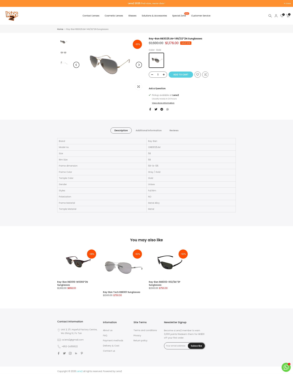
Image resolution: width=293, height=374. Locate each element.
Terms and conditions (145, 330)
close (6, 3)
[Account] (276, 16)
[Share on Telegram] (161, 109)
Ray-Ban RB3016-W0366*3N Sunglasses (72, 283)
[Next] (139, 65)
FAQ (105, 335)
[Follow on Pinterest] (81, 353)
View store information (163, 103)
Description (121, 130)
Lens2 (119, 371)
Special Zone (180, 15)
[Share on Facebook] (150, 109)
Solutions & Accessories (154, 15)
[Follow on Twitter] (64, 353)
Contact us (109, 350)
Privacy (137, 335)
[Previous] (76, 65)
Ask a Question (157, 88)
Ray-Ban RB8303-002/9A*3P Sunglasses (164, 283)
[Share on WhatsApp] (167, 109)
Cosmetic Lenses (114, 15)
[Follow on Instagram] (70, 353)
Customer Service (200, 15)
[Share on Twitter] (156, 109)
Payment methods (113, 340)
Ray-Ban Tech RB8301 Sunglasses (121, 292)
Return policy (140, 340)
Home (60, 29)
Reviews (174, 130)
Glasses (132, 15)
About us (107, 330)
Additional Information (149, 130)
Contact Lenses (91, 15)
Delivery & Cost (111, 345)
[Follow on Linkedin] (76, 353)
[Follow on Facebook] (58, 353)
